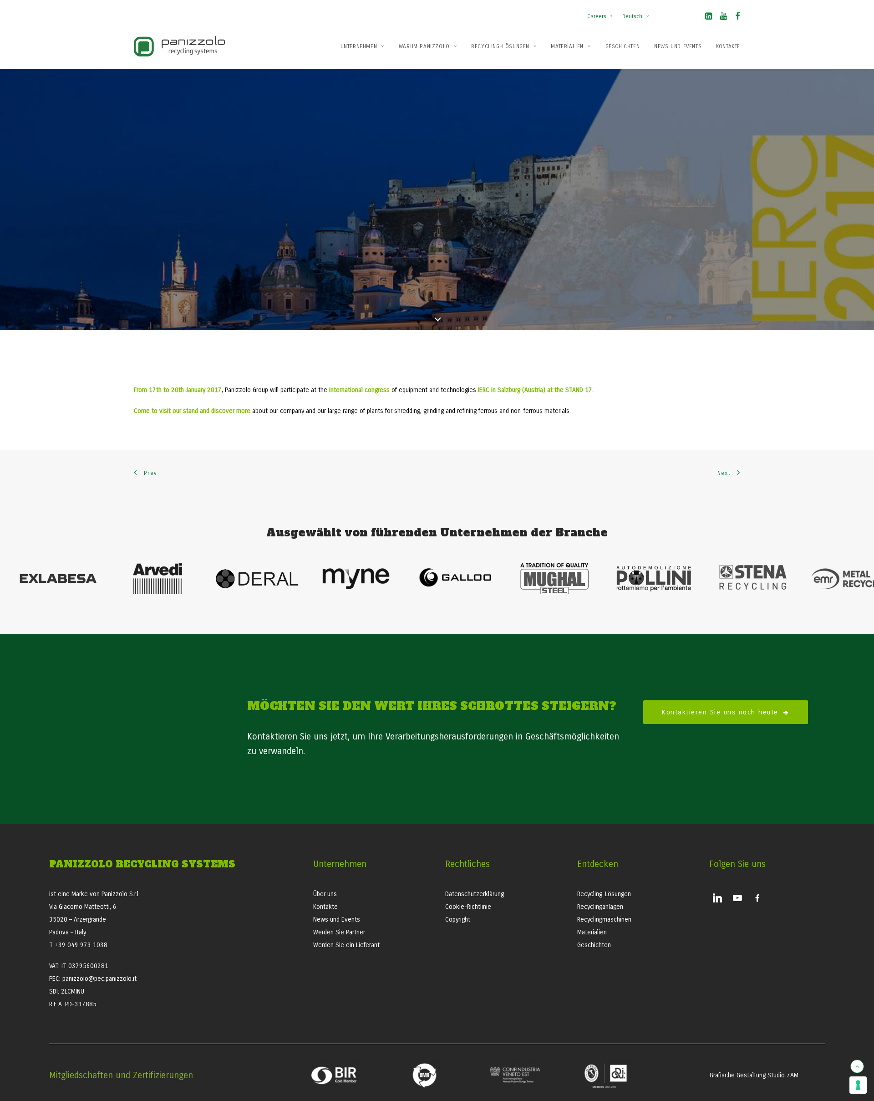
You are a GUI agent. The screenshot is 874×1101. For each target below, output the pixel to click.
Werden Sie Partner (339, 932)
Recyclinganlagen (600, 907)
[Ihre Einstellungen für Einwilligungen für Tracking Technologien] (858, 1085)
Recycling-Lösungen (500, 46)
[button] (708, 18)
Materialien (567, 46)
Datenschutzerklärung (474, 894)
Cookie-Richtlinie (468, 907)
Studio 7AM (782, 1075)
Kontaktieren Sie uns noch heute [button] (719, 712)
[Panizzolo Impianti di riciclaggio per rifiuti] (179, 46)
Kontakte (728, 46)
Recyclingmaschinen (604, 919)
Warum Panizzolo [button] (424, 46)
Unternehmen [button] (358, 46)
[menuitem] (601, 12)
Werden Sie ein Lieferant (346, 945)
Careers (596, 16)
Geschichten (622, 46)
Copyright (457, 919)
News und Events (677, 46)
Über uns (325, 894)
